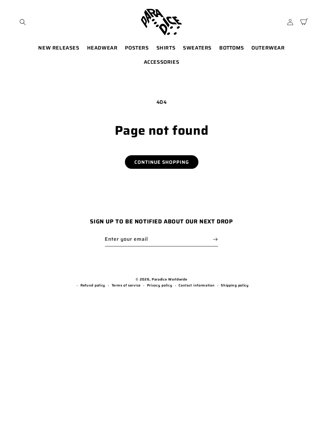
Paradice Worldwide (169, 279)
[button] (23, 22)
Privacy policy (160, 285)
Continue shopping (161, 162)
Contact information (196, 285)
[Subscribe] (215, 239)
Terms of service (126, 285)
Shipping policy (235, 285)
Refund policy (92, 285)
